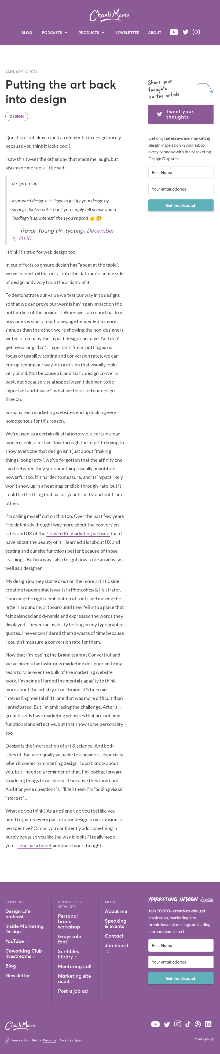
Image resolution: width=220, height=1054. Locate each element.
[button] (55, 32)
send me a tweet (34, 845)
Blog (26, 32)
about (154, 32)
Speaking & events (115, 923)
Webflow (49, 1040)
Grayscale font (69, 939)
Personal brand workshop (69, 921)
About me (116, 911)
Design (17, 116)
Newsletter (127, 32)
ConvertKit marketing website (78, 533)
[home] (110, 15)
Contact (114, 936)
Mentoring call (74, 966)
